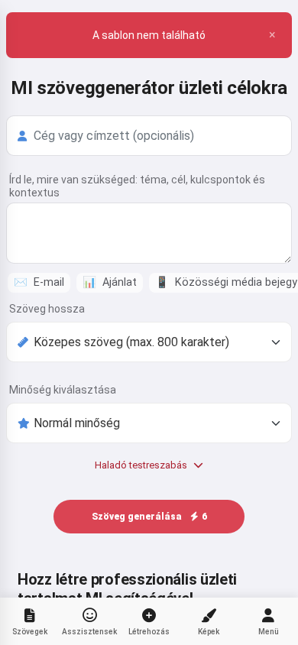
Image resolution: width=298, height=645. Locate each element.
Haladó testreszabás (141, 465)
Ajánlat (110, 282)
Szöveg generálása (149, 516)
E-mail (39, 282)
